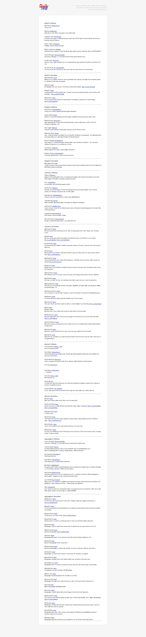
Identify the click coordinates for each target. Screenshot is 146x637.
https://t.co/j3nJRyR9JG (88, 87)
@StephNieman (57, 195)
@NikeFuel (53, 31)
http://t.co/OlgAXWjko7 (50, 240)
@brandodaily (59, 153)
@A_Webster (58, 388)
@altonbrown (55, 25)
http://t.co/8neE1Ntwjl (95, 304)
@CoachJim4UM (59, 55)
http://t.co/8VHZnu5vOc (54, 420)
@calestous (57, 36)
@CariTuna (54, 365)
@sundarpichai (56, 213)
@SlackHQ (51, 487)
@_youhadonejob (59, 67)
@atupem (54, 148)
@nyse (51, 381)
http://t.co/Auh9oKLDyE (50, 502)
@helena (54, 188)
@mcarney (57, 120)
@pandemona (56, 352)
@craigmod (54, 200)
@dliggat (54, 128)
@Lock (56, 447)
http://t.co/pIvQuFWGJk (94, 406)
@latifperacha (56, 206)
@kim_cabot (54, 376)
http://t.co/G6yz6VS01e (69, 515)
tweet (55, 77)
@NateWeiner (56, 459)
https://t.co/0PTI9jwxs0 (50, 318)
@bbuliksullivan (56, 109)
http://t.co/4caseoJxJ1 (55, 262)
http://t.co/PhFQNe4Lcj (53, 254)
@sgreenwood (59, 219)
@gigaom (52, 175)
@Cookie (55, 60)
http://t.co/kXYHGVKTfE (51, 101)
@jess (55, 115)
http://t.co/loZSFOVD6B (57, 94)
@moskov (58, 359)
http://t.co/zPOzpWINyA (51, 599)
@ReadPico (51, 182)
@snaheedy (56, 454)
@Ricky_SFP (58, 346)
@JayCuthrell (55, 480)
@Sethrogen (55, 370)
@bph (56, 133)
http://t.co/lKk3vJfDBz (63, 532)
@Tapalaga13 (59, 140)
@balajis (58, 49)
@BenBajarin (55, 465)
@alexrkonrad (56, 472)
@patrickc (57, 44)
